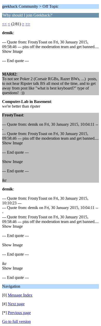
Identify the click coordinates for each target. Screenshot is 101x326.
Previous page (19, 312)
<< (4, 24)
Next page (16, 304)
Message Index (20, 295)
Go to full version (16, 321)
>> (27, 24)
